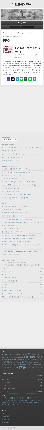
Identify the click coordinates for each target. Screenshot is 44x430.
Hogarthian (13, 357)
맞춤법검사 (14, 400)
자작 (15, 368)
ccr (29, 354)
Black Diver (5, 398)
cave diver (17, 354)
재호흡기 (23, 367)
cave (10, 354)
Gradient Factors (6, 357)
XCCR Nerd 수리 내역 (8, 157)
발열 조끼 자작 (6, 254)
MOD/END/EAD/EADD (11, 404)
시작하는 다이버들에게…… (10, 206)
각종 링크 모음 (6, 271)
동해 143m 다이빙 (7, 160)
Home (13, 33)
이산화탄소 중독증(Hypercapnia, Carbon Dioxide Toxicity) (19, 245)
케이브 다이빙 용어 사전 (9, 281)
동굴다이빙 (14, 362)
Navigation (22, 23)
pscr (22, 356)
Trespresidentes (16, 360)
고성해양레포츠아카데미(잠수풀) (28, 402)
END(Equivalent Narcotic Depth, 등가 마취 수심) (24, 182)
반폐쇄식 (28, 362)
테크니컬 (31, 367)
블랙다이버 (10, 364)
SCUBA (30, 55)
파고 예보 (37, 400)
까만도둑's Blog (22, 4)
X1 (22, 360)
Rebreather (30, 356)
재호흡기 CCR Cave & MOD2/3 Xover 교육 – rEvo (17, 251)
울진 (5, 368)
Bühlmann (4, 354)
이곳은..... (5, 287)
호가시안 (6, 370)
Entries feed (5, 416)
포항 (35, 368)
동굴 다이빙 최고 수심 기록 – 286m (20, 195)
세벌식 (16, 365)
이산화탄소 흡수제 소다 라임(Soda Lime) (14, 235)
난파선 (40, 360)
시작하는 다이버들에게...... (10, 278)
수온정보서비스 (30, 398)
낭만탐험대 (13, 398)
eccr (33, 354)
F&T (35, 354)
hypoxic (18, 357)
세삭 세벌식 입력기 (15, 175)
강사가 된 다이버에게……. (10, 216)
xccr (24, 359)
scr (2, 360)
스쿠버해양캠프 (23, 364)
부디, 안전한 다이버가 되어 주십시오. (13, 219)
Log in (3, 413)
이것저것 (30, 400)
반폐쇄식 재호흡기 (36, 362)
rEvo (39, 356)
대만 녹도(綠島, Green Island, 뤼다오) (13, 238)
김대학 (36, 359)
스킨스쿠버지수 (12, 402)
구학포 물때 (20, 398)
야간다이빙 (35, 364)
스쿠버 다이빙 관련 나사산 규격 (11, 154)
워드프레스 (10, 368)
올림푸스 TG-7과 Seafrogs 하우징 (20, 169)
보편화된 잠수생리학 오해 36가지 (12, 213)
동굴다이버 (6, 362)
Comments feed (6, 419)
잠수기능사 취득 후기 (8, 232)
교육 (32, 360)
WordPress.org (6, 422)
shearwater (7, 360)
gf (38, 354)
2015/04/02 (17, 55)
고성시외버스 (23, 400)
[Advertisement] (22, 109)
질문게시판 (5, 229)
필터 (38, 367)
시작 (29, 365)
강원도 (29, 360)
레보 (24, 361)
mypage (4, 284)
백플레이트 (4, 364)
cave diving (24, 354)
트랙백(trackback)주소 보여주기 (11, 241)
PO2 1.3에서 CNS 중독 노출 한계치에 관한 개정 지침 (18, 147)
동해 (20, 362)
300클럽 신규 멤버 (7, 151)
